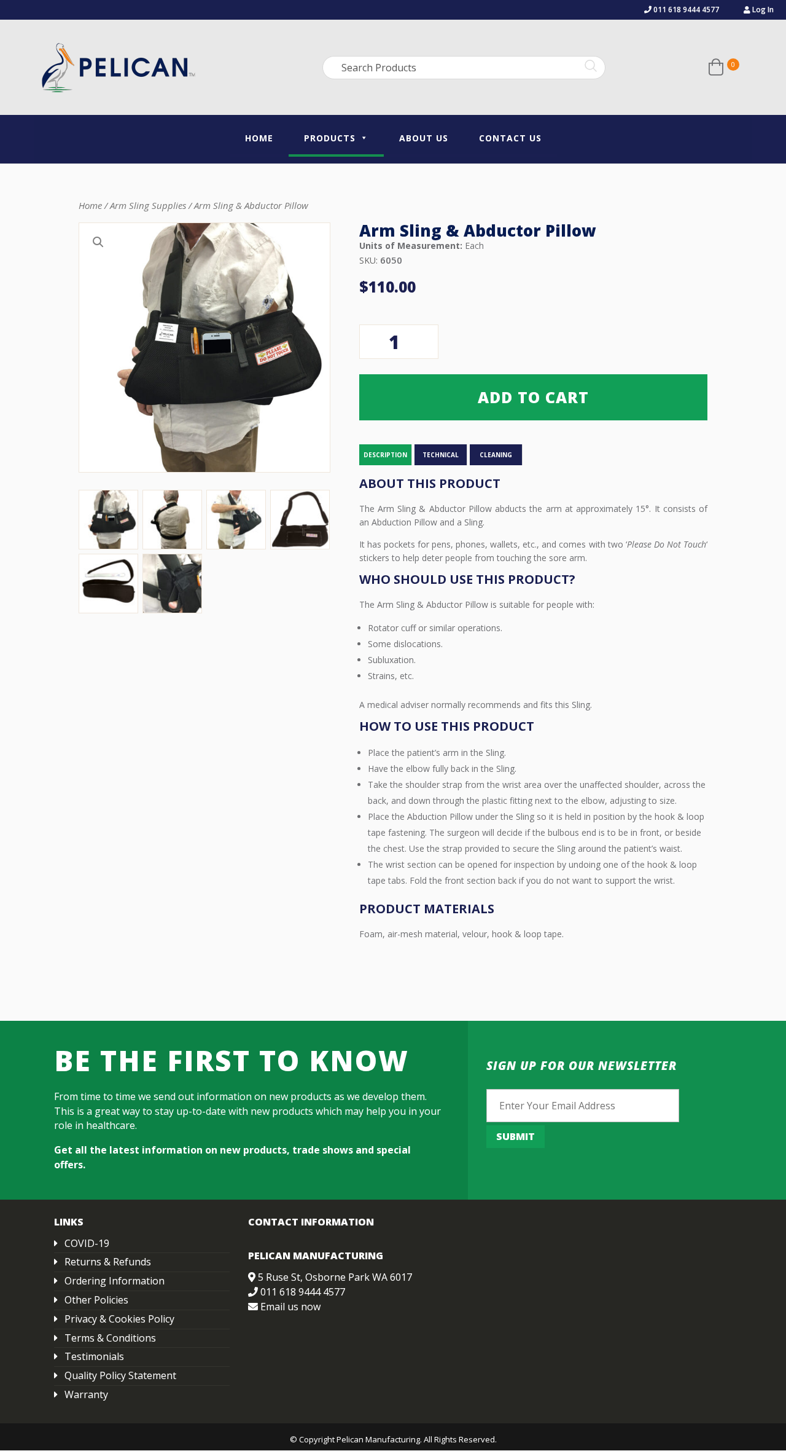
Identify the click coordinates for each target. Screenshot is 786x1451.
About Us (423, 138)
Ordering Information (114, 1281)
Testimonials (94, 1356)
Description (385, 454)
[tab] (385, 454)
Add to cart (533, 397)
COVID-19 (86, 1243)
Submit (515, 1136)
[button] (98, 242)
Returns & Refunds (107, 1261)
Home (259, 138)
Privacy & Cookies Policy (119, 1319)
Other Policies (96, 1300)
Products (330, 138)
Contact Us (510, 138)
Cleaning (496, 454)
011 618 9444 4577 (685, 9)
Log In (762, 9)
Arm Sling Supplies (148, 205)
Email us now (290, 1306)
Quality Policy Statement (120, 1375)
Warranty (86, 1394)
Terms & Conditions (110, 1338)
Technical (440, 454)
